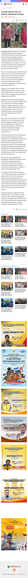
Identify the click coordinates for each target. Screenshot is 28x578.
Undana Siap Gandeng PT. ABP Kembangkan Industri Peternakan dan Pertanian (21, 255)
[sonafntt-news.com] (9, 4)
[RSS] (14, 570)
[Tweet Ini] (17, 20)
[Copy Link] (26, 20)
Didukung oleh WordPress (9, 574)
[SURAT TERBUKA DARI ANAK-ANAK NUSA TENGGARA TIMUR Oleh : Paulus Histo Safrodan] (7, 219)
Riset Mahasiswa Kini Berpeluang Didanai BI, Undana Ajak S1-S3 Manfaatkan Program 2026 (20, 238)
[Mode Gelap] (23, 4)
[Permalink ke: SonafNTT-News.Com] (2, 17)
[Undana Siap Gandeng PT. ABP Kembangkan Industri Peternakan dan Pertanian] (21, 249)
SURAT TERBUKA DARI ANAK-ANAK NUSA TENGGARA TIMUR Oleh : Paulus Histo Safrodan (7, 225)
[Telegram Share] (20, 20)
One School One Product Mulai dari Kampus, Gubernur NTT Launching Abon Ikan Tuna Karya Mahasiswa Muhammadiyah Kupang (21, 225)
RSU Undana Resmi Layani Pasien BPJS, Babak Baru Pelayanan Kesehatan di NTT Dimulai (7, 242)
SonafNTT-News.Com (8, 16)
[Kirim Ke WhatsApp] (23, 20)
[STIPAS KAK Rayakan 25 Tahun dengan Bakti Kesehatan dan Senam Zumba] (7, 250)
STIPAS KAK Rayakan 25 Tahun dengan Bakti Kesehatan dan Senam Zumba (7, 258)
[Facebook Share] (14, 20)
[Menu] (2, 4)
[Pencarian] (26, 4)
